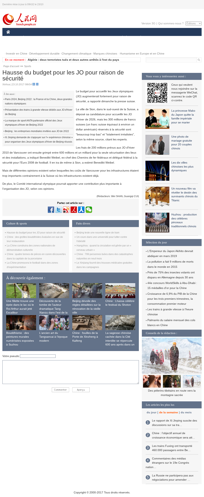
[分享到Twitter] (58, 209)
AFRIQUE (66, 37)
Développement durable (44, 53)
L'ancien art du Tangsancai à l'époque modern (53, 336)
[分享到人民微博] (74, 209)
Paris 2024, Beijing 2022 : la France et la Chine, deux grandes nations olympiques (38, 101)
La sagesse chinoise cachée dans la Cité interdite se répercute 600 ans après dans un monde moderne (119, 340)
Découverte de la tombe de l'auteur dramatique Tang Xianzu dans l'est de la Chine (53, 308)
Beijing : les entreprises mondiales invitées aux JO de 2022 (37, 131)
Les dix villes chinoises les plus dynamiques (182, 166)
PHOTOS (14, 45)
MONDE (49, 37)
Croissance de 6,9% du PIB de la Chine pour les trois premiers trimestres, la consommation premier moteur (172, 298)
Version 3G (148, 23)
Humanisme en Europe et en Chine (142, 53)
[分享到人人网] (81, 209)
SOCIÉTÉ (120, 37)
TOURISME (172, 37)
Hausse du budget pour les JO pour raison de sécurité (36, 232)
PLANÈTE (138, 37)
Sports (27, 66)
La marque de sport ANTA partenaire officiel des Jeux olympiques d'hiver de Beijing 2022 (33, 122)
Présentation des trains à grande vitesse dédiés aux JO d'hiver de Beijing (38, 112)
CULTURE (102, 37)
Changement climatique (76, 53)
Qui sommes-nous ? (171, 23)
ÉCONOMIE (30, 37)
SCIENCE (84, 37)
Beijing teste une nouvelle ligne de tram (97, 232)
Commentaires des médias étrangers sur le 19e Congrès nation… (167, 463)
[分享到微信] (89, 209)
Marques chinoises (105, 53)
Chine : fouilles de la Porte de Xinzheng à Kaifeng (85, 336)
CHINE (13, 37)
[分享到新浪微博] (66, 209)
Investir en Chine (16, 53)
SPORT (155, 37)
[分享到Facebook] (51, 209)
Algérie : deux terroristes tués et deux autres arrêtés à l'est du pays (73, 59)
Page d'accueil (11, 66)
